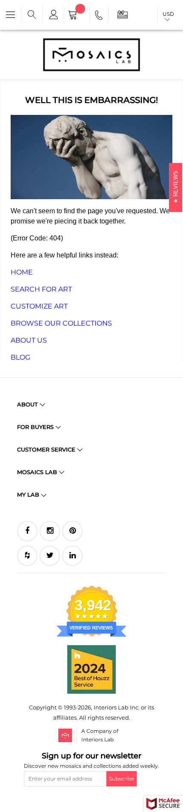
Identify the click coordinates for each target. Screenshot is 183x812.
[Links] (53, 14)
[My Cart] (77, 16)
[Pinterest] (72, 531)
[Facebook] (27, 531)
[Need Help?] (99, 16)
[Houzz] (27, 556)
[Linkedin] (72, 556)
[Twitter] (50, 556)
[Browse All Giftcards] (122, 14)
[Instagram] (50, 531)
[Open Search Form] (32, 14)
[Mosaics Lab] (91, 54)
